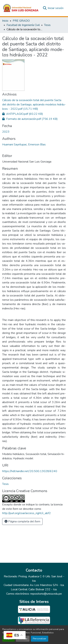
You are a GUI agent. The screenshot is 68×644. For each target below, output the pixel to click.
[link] (34, 104)
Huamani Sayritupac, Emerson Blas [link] (24, 144)
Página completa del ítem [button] (23, 521)
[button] (21, 8)
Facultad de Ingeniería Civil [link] (23, 25)
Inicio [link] (5, 21)
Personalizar (39, 638)
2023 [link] (5, 132)
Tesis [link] (47, 25)
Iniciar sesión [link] (55, 8)
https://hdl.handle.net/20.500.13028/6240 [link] (29, 471)
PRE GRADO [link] (21, 21)
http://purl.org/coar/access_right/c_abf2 (26, 513)
